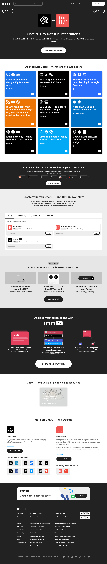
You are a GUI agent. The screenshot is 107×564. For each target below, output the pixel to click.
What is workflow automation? (63, 526)
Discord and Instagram (36, 516)
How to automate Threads (62, 539)
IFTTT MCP (20, 526)
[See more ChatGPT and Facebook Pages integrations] (14, 471)
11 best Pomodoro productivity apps (65, 536)
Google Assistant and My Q (37, 526)
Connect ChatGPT (15, 450)
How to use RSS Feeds (61, 529)
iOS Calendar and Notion (37, 520)
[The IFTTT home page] (6, 4)
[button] (53, 299)
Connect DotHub (64, 459)
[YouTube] (76, 557)
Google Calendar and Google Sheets (40, 523)
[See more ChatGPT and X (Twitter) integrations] (43, 463)
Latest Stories (60, 513)
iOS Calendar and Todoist (37, 539)
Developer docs (21, 542)
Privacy (50, 556)
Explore (73, 4)
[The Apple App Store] (85, 513)
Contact (44, 556)
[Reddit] (88, 557)
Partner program (35, 556)
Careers (27, 556)
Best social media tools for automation (65, 546)
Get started (98, 4)
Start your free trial (53, 363)
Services (19, 516)
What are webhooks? (60, 533)
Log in (88, 4)
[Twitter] (80, 557)
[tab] (9, 216)
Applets (19, 523)
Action (16, 228)
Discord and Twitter (35, 546)
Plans (81, 4)
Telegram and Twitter (36, 542)
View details (11, 233)
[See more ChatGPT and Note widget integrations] (43, 471)
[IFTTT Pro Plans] (20, 239)
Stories (19, 520)
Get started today (53, 50)
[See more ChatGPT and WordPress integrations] (14, 463)
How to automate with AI (61, 516)
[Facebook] (63, 557)
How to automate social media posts (64, 542)
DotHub (53, 34)
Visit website (10, 446)
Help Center (20, 529)
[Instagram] (72, 557)
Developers (20, 556)
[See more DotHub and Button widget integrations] (63, 471)
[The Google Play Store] (85, 517)
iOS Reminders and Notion (37, 536)
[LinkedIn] (68, 557)
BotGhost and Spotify (36, 529)
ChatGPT (34, 34)
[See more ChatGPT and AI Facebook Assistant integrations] (28, 463)
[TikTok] (84, 557)
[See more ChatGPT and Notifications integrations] (28, 471)
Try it (48, 233)
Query (16, 241)
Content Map (20, 533)
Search (19, 536)
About (56, 556)
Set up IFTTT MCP (53, 183)
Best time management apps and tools (65, 523)
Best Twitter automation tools (63, 520)
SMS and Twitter (34, 533)
